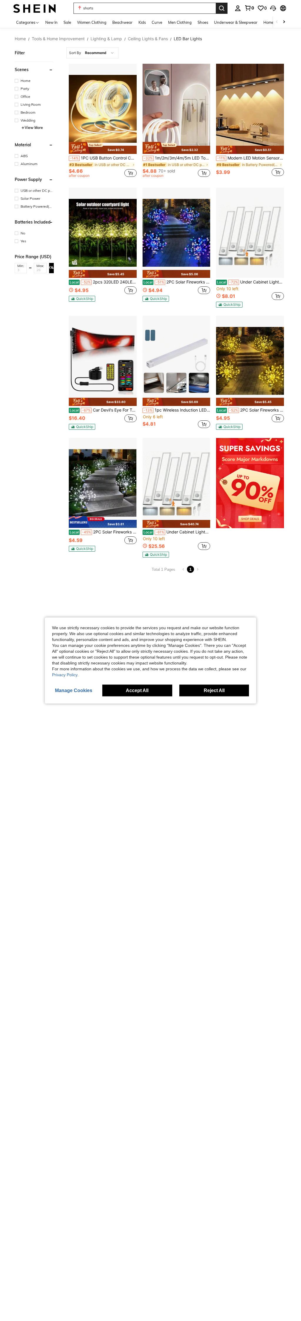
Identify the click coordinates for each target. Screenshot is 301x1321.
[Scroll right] (284, 22)
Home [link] (20, 38)
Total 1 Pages (163, 569)
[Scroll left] (277, 22)
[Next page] (197, 569)
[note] (103, 148)
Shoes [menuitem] (203, 22)
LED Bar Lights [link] (188, 38)
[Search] (222, 8)
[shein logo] (34, 8)
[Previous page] (183, 569)
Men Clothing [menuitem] (180, 22)
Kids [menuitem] (142, 22)
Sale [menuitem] (67, 22)
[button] (273, 8)
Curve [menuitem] (157, 22)
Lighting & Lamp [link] (106, 38)
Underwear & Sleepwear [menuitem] (235, 22)
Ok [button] (51, 268)
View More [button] (34, 127)
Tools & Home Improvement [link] (58, 38)
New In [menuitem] (51, 22)
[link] (249, 7)
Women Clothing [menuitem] (91, 22)
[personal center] (237, 8)
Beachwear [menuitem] (122, 22)
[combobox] (92, 53)
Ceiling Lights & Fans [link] (148, 38)
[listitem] (102, 121)
